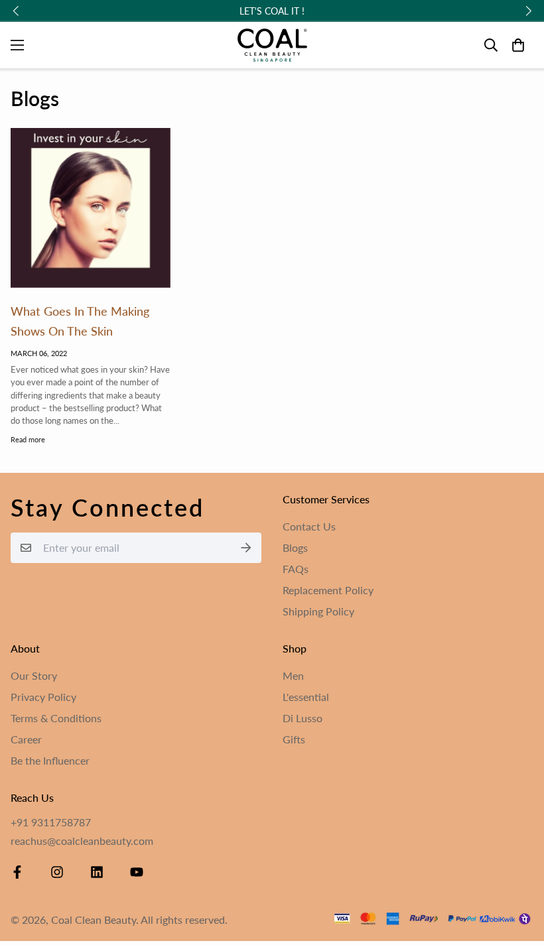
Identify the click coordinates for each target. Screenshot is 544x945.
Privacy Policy (43, 696)
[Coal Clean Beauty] (272, 45)
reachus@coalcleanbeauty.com (82, 840)
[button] (518, 45)
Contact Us (309, 526)
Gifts (294, 739)
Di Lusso (302, 718)
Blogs (295, 547)
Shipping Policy (318, 611)
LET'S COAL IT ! (272, 11)
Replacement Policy (328, 590)
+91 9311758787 (51, 822)
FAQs (295, 568)
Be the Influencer (50, 760)
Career (26, 739)
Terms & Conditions (56, 718)
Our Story (34, 675)
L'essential (306, 696)
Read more (28, 439)
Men (293, 675)
